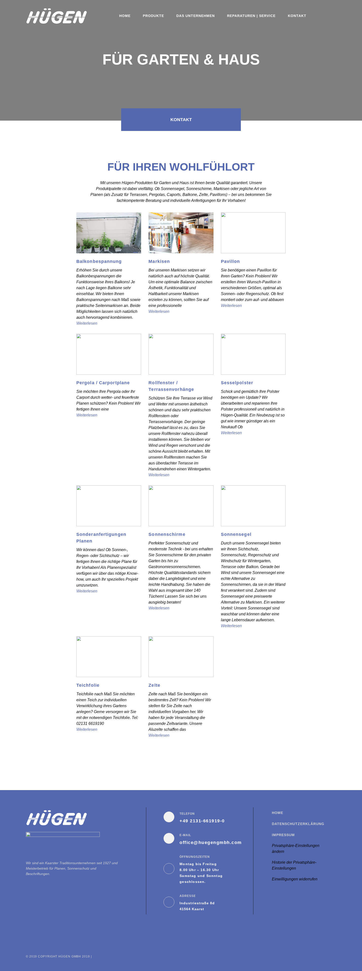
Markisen (159, 261)
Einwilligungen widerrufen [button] (294, 879)
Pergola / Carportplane (103, 382)
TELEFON (187, 813)
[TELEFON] (169, 816)
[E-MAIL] (169, 838)
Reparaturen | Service (251, 16)
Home (125, 16)
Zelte (154, 685)
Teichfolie (87, 685)
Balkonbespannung (99, 261)
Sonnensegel (236, 534)
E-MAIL (185, 835)
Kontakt (297, 16)
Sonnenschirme (166, 534)
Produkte (153, 16)
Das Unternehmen (195, 16)
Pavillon (230, 261)
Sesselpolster (237, 382)
